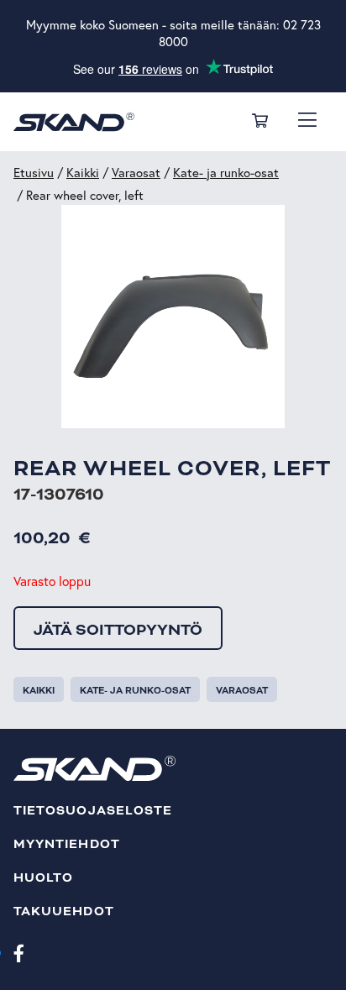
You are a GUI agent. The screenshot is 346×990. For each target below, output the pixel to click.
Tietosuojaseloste (92, 811)
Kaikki (82, 173)
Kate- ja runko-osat (226, 173)
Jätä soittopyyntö (118, 630)
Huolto (43, 878)
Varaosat (136, 173)
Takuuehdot (63, 911)
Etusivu (33, 173)
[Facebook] (18, 952)
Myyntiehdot (66, 844)
